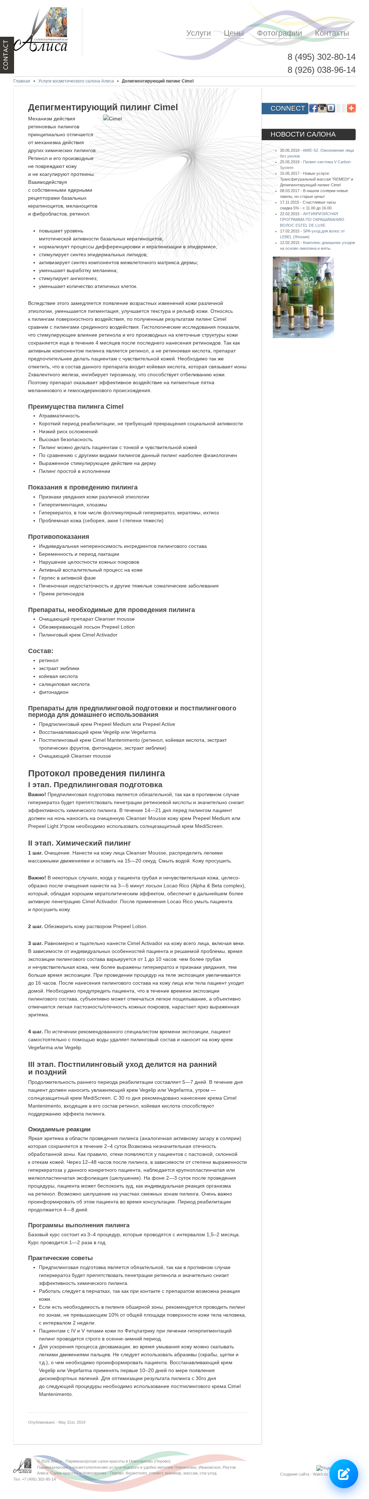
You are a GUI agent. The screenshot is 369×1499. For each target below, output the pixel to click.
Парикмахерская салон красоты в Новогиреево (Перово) (118, 1461)
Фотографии (279, 32)
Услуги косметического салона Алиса (76, 81)
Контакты (332, 32)
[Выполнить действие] (343, 1473)
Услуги (198, 32)
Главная (21, 81)
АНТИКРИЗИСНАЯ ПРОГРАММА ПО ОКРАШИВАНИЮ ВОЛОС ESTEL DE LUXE (312, 219)
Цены (234, 32)
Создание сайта (294, 1474)
